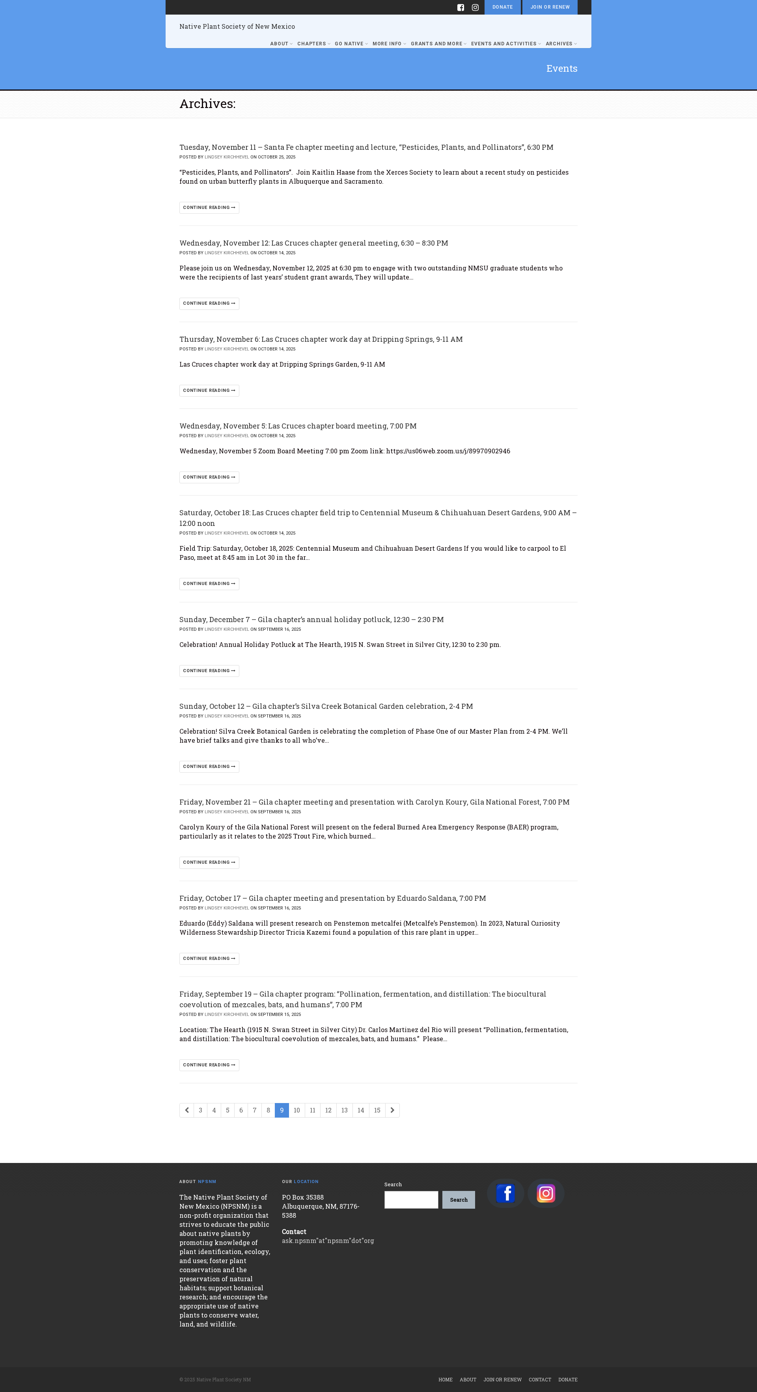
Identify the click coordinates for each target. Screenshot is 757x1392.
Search (393, 1184)
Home (445, 1379)
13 (344, 1110)
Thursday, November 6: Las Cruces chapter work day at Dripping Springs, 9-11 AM (321, 339)
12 (328, 1110)
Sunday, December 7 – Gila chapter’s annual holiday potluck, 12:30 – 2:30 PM (311, 619)
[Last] (392, 1110)
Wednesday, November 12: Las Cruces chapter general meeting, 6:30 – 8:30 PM (313, 243)
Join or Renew (550, 7)
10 (297, 1110)
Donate (502, 7)
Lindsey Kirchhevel (227, 157)
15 (377, 1110)
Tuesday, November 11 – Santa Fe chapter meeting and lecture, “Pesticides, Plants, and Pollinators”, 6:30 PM (366, 147)
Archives (559, 44)
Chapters (311, 44)
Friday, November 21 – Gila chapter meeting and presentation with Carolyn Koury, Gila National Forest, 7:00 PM (374, 802)
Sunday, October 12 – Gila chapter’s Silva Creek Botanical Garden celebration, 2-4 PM (326, 706)
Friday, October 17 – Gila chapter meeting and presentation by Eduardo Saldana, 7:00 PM (332, 898)
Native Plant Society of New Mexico (237, 26)
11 (312, 1110)
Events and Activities (504, 44)
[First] (186, 1110)
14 (361, 1110)
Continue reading (207, 207)
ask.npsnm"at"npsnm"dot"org (328, 1240)
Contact (540, 1379)
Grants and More (436, 44)
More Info (387, 44)
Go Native (349, 44)
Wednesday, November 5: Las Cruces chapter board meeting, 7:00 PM (298, 425)
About (279, 44)
